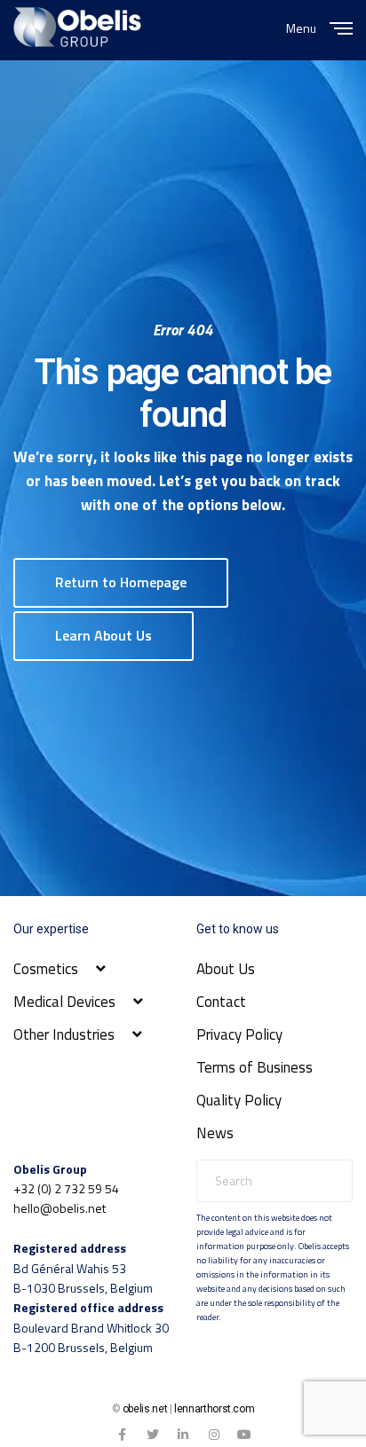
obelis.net (145, 1409)
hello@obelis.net (59, 1208)
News (215, 1132)
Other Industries (64, 1034)
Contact (221, 1001)
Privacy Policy (239, 1034)
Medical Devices (64, 1001)
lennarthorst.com (214, 1409)
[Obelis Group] (77, 27)
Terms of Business (254, 1067)
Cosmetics (45, 968)
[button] (120, 583)
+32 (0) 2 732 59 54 (66, 1188)
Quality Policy (239, 1100)
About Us (225, 968)
